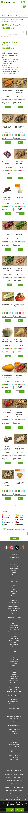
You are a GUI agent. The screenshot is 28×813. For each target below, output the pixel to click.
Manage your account (14, 631)
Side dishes (14, 685)
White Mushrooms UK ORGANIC (19, 448)
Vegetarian (14, 585)
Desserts (14, 672)
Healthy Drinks (14, 676)
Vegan (14, 593)
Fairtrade (14, 587)
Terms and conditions (14, 640)
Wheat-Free (14, 595)
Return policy (14, 636)
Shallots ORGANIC (19, 269)
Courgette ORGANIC (19, 233)
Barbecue (14, 665)
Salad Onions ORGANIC (7, 269)
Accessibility (14, 642)
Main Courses (14, 659)
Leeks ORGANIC (7, 304)
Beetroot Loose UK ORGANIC (19, 127)
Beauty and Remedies (14, 667)
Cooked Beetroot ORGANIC (7, 162)
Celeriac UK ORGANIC (19, 162)
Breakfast (14, 670)
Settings (20, 810)
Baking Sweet (14, 663)
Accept (10, 810)
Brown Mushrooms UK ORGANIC (19, 412)
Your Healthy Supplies (14, 608)
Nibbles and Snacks (14, 680)
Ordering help (14, 634)
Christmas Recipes (14, 687)
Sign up (14, 538)
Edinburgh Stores (14, 566)
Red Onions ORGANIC (7, 233)
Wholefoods (14, 610)
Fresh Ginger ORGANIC (19, 91)
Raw (14, 604)
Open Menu (2, 2)
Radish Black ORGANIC (7, 198)
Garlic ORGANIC (19, 197)
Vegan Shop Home (6, 19)
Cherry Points (14, 625)
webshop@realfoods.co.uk (14, 703)
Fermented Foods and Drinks (14, 691)
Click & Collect (14, 627)
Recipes (14, 559)
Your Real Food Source (14, 606)
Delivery (14, 623)
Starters (14, 657)
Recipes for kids (14, 682)
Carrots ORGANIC (7, 90)
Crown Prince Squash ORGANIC (7, 340)
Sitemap (14, 646)
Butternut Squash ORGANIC (19, 340)
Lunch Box (14, 678)
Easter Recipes (14, 689)
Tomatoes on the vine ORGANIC (7, 411)
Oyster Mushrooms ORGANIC (7, 483)
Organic (14, 589)
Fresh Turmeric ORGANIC (7, 127)
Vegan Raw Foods (17, 19)
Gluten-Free (14, 591)
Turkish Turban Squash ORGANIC (19, 305)
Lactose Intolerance (14, 602)
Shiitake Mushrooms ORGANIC (7, 448)
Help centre (14, 621)
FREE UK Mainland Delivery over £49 (14, 16)
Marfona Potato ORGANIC (19, 483)
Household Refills (14, 568)
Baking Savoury (14, 661)
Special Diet (14, 600)
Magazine (14, 572)
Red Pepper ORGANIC (19, 376)
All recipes (14, 655)
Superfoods (14, 613)
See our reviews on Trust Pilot (14, 11)
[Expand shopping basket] (24, 2)
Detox (14, 674)
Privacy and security (14, 638)
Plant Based (14, 598)
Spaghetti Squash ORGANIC (7, 376)
